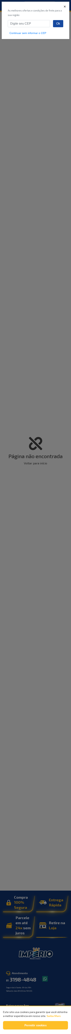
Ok (58, 23)
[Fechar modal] (64, 6)
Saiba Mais (54, 1015)
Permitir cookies (35, 1025)
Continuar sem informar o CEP (27, 33)
